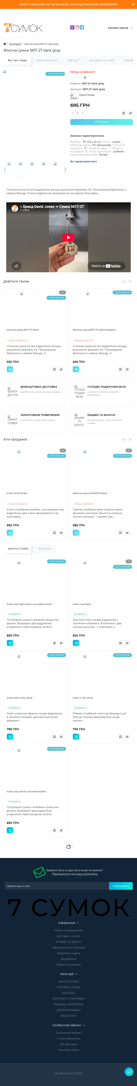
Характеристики (47, 60)
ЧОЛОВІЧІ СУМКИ (68, 987)
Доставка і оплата (68, 936)
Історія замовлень (68, 1038)
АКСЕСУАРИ (68, 1015)
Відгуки (74, 60)
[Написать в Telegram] (82, 27)
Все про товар (17, 60)
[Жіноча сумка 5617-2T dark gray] (48, 114)
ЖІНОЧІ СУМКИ (18, 548)
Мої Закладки (68, 1044)
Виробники (68, 959)
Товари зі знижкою (68, 964)
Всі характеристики (83, 161)
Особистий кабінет (68, 1032)
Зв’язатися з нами (68, 953)
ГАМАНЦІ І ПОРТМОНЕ (68, 1004)
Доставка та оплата (102, 60)
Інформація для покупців (68, 947)
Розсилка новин (68, 1050)
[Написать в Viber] (72, 27)
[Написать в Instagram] (77, 27)
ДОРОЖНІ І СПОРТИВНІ (68, 998)
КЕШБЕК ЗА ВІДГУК (68, 941)
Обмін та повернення (68, 930)
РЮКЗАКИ (44, 548)
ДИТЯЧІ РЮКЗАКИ (68, 1010)
